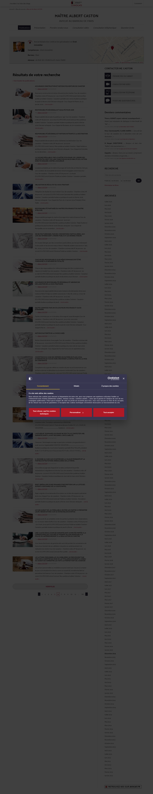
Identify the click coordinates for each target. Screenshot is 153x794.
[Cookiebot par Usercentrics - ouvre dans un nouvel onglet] (109, 378)
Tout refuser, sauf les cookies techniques (44, 412)
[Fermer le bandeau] (123, 378)
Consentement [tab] (43, 386)
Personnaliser (75, 412)
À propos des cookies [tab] (110, 386)
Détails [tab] (76, 386)
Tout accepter (108, 412)
